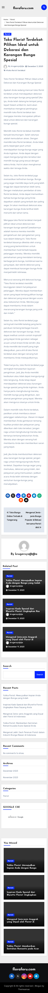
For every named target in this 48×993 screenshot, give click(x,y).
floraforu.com (23, 8)
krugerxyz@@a (17, 66)
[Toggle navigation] (3, 7)
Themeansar (23, 989)
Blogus (38, 986)
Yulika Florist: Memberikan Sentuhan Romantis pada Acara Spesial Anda (23, 949)
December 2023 (10, 771)
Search (7, 666)
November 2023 (10, 777)
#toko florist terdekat (15, 70)
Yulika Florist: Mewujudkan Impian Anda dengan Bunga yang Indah (21, 868)
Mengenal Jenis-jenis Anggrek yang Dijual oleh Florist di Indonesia (21, 640)
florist (7, 34)
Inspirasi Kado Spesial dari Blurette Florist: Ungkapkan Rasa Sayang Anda (23, 611)
